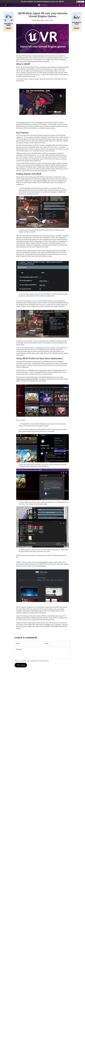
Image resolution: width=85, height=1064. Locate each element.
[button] (80, 1)
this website (42, 562)
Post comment (21, 665)
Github (44, 179)
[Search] (5, 5)
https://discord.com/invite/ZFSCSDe (27, 379)
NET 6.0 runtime (42, 180)
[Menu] (2, 5)
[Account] (79, 5)
